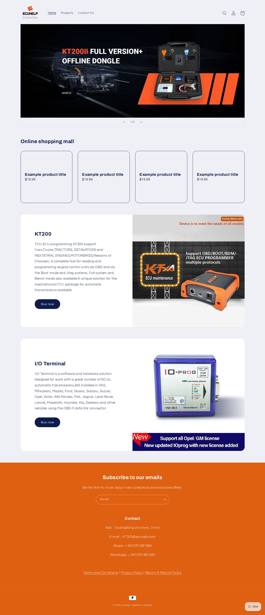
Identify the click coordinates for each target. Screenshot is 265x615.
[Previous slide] (124, 122)
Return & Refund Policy (163, 573)
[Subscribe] (164, 499)
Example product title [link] (45, 174)
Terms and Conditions (100, 573)
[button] (224, 13)
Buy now (47, 304)
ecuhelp (126, 605)
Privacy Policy (132, 573)
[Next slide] (141, 122)
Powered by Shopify (141, 605)
